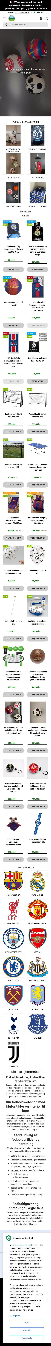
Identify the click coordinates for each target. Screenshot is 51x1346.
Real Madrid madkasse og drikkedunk (37, 622)
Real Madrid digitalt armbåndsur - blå (37, 840)
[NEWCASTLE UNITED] (37, 966)
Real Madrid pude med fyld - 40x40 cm (37, 359)
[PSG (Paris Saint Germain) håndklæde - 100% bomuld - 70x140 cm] (13, 342)
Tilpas (26, 1322)
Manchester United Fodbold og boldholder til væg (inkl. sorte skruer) (37, 732)
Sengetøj (15, 1170)
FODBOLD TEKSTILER (38, 206)
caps (37, 1195)
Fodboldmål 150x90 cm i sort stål (13, 415)
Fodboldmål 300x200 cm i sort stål (13, 465)
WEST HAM (13, 1009)
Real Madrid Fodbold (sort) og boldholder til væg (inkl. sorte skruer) (13, 787)
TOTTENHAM (13, 1038)
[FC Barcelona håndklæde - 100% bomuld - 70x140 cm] (13, 502)
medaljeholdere (31, 1156)
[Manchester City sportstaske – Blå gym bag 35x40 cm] (13, 231)
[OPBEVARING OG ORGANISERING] (13, 135)
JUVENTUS (13, 1066)
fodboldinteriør (13, 1088)
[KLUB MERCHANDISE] (37, 135)
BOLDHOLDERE (13, 178)
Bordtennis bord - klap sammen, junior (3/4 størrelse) (37, 467)
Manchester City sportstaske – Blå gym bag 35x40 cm (13, 249)
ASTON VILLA (37, 1009)
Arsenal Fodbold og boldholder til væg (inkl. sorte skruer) (38, 786)
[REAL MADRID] (37, 881)
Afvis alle (26, 1330)
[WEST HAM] (13, 995)
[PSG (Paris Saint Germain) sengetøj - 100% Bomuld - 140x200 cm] (37, 287)
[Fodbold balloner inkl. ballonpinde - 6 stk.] (13, 555)
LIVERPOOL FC (13, 924)
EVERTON (38, 1038)
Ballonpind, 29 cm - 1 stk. (13, 622)
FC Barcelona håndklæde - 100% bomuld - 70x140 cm (13, 520)
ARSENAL (38, 952)
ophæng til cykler (27, 1195)
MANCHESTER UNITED (37, 924)
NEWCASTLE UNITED (37, 981)
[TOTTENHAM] (13, 1024)
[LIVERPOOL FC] (13, 909)
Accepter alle (27, 1338)
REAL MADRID (37, 895)
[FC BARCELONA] (13, 881)
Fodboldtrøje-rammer (20, 1174)
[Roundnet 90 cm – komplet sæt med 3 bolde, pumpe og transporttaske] (13, 656)
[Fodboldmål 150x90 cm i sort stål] (13, 398)
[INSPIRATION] (37, 163)
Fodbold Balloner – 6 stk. (37, 572)
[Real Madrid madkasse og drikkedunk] (37, 606)
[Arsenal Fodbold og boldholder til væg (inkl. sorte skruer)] (37, 768)
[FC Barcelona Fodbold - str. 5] (13, 287)
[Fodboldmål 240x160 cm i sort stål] (37, 398)
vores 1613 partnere (22, 1245)
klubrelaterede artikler (32, 1088)
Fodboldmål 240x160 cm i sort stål (37, 415)
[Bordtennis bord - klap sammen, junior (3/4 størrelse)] (37, 449)
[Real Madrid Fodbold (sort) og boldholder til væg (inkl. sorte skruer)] (13, 768)
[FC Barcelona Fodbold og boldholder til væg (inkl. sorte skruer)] (13, 712)
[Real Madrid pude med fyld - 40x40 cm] (37, 342)
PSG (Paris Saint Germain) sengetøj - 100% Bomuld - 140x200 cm (37, 306)
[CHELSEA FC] (13, 966)
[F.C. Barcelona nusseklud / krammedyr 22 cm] (13, 824)
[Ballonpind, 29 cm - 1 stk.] (13, 606)
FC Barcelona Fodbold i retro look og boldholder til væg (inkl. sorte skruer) (38, 676)
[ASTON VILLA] (37, 995)
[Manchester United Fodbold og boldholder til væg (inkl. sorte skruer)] (37, 712)
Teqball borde (17, 1188)
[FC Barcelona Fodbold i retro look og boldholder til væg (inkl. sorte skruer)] (37, 656)
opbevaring (33, 1094)
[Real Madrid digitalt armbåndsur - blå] (37, 824)
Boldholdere (16, 1156)
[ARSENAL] (37, 938)
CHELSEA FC (13, 981)
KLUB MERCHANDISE (37, 149)
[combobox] (25, 24)
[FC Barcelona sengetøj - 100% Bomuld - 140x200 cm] (37, 502)
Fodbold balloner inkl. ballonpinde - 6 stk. (13, 572)
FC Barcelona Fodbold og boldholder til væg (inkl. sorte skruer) (13, 730)
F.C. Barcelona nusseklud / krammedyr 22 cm (13, 842)
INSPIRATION (37, 178)
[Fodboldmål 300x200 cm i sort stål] (13, 449)
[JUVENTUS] (13, 1052)
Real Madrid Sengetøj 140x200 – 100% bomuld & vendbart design (38, 250)
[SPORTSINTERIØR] (13, 192)
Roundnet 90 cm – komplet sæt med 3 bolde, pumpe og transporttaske (13, 676)
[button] (47, 18)
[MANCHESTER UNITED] (37, 909)
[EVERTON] (37, 1024)
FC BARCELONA (13, 895)
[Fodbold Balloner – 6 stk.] (37, 555)
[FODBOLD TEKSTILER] (37, 192)
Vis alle (25, 216)
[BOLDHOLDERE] (13, 163)
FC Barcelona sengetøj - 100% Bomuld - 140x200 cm (37, 520)
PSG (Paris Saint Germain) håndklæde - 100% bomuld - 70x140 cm (13, 362)
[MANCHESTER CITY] (13, 938)
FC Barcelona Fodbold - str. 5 (13, 303)
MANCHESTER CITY (13, 952)
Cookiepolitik (15, 1316)
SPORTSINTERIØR (13, 206)
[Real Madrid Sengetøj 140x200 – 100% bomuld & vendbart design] (37, 231)
